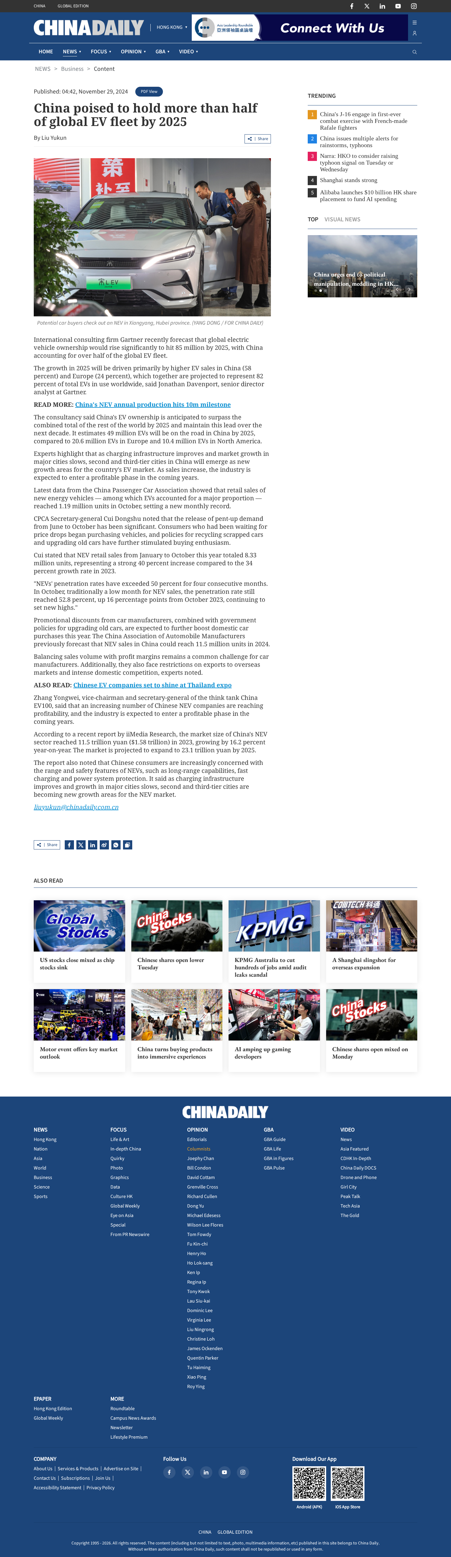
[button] (315, 290)
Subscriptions (75, 1478)
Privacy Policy (100, 1487)
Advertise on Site (121, 1468)
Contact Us (45, 1478)
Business (72, 69)
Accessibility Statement (57, 1487)
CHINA (39, 6)
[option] (362, 266)
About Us (43, 1468)
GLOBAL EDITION (73, 6)
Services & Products (78, 1468)
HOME (46, 51)
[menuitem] (170, 27)
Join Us (102, 1478)
